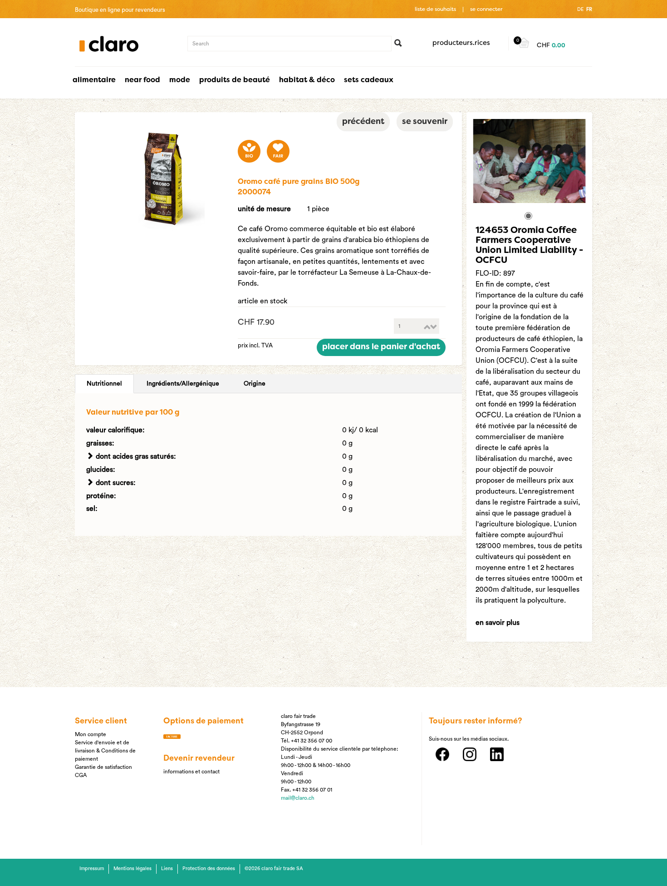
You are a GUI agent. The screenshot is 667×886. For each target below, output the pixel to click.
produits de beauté (234, 80)
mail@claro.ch (297, 798)
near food (142, 80)
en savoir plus (498, 622)
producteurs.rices (461, 43)
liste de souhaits (435, 9)
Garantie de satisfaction (103, 767)
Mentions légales (132, 868)
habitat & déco (307, 80)
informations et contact (191, 771)
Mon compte (90, 734)
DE (580, 9)
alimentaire (94, 80)
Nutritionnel (104, 384)
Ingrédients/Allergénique (183, 384)
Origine (254, 384)
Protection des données (208, 868)
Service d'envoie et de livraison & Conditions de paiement (105, 751)
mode (179, 80)
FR (589, 9)
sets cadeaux (368, 80)
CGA (81, 775)
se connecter (486, 9)
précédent (363, 122)
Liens (167, 868)
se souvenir (424, 122)
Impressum (91, 868)
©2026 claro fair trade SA (274, 868)
